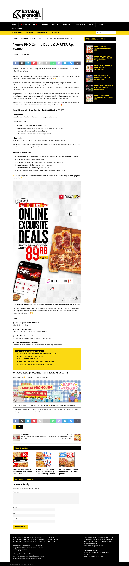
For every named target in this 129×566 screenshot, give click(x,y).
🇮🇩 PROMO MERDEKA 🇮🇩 (29, 24)
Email (14, 513)
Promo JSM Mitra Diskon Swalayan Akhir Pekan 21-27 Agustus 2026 (103, 58)
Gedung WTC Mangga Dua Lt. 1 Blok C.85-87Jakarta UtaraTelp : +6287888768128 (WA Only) (97, 553)
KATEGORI (55, 24)
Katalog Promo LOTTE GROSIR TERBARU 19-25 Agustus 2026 (102, 77)
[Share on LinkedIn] (28, 63)
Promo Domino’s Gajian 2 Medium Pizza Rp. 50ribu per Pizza (69, 471)
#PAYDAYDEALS (55, 33)
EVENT (91, 24)
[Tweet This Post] (22, 63)
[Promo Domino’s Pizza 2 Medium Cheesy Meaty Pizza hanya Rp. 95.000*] (47, 459)
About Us (51, 537)
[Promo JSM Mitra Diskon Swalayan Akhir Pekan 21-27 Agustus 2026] (89, 59)
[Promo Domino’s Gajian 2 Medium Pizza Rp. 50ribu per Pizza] (70, 459)
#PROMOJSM (29, 33)
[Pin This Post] (34, 63)
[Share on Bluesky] (71, 63)
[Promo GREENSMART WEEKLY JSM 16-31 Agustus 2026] (89, 98)
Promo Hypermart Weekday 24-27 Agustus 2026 (102, 48)
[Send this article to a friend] (40, 63)
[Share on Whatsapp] (53, 63)
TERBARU (44, 24)
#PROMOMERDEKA (17, 33)
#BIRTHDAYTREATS (42, 33)
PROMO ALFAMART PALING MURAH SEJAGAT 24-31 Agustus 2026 (103, 67)
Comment (16, 492)
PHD (28, 54)
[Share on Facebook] (16, 63)
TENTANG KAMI (17, 29)
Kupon (100, 24)
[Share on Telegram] (65, 63)
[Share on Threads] (77, 63)
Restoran (79, 24)
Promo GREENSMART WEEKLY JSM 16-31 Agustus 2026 (103, 97)
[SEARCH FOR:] (106, 33)
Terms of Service (53, 539)
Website (15, 519)
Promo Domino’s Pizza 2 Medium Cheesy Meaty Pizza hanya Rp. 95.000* (45, 471)
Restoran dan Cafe (28, 39)
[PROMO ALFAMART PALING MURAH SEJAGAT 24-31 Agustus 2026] (89, 68)
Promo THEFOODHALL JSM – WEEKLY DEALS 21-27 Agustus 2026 (103, 87)
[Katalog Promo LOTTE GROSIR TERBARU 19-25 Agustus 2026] (89, 78)
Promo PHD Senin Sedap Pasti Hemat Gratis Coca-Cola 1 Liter (23, 471)
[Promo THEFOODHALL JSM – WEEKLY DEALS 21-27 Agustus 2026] (89, 88)
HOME (14, 24)
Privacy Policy (52, 541)
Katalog (66, 24)
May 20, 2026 (19, 54)
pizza (19, 427)
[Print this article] (46, 63)
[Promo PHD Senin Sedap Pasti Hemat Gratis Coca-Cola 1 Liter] (23, 459)
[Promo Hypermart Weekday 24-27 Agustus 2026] (89, 49)
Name (15, 507)
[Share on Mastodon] (59, 63)
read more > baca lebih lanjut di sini (63, 406)
